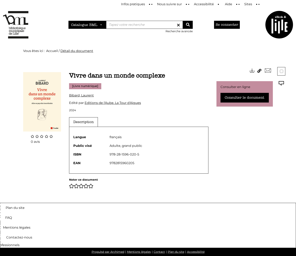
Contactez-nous (19, 237)
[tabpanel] (138, 150)
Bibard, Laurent (81, 95)
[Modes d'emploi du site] (152, 4)
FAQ (8, 218)
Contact (159, 252)
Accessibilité (196, 252)
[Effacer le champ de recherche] (178, 25)
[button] (42, 101)
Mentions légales (16, 227)
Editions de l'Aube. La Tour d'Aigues (113, 103)
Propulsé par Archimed (108, 252)
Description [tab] (83, 122)
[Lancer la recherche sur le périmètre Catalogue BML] (188, 25)
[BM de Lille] (279, 24)
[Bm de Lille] (15, 24)
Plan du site (15, 208)
